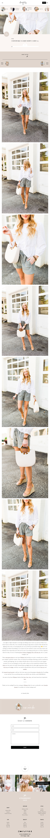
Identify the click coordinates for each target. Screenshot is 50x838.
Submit (25, 747)
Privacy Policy (25, 814)
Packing (42, 823)
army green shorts (9, 657)
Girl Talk (8, 825)
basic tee (42, 667)
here (25, 677)
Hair (25, 822)
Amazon (8, 812)
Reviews (42, 810)
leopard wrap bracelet (9, 672)
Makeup (25, 825)
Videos (25, 810)
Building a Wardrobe (42, 812)
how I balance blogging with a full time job (30, 652)
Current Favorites (8, 813)
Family (8, 822)
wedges (11, 667)
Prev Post (2, 63)
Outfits (42, 809)
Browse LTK (8, 810)
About (25, 812)
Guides (42, 822)
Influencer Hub (25, 809)
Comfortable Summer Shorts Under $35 (25, 41)
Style (12, 38)
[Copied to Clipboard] (28, 56)
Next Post (47, 63)
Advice (8, 823)
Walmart (22, 657)
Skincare (25, 823)
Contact (25, 813)
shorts (4, 665)
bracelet (39, 672)
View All (42, 814)
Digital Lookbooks (42, 813)
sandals (25, 669)
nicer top (5, 667)
